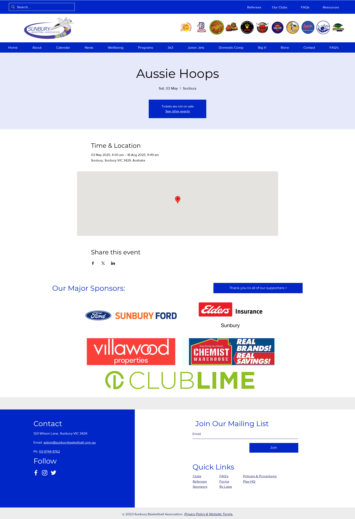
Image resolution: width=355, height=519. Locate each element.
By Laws (225, 486)
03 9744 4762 (49, 451)
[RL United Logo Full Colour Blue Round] (277, 27)
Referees (200, 481)
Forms (224, 481)
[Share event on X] (103, 263)
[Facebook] (35, 472)
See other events (177, 111)
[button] (41, 47)
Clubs (197, 476)
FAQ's (223, 476)
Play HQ (249, 481)
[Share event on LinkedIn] (113, 263)
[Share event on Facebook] (93, 263)
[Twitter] (53, 472)
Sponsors (200, 486)
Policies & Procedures (260, 476)
